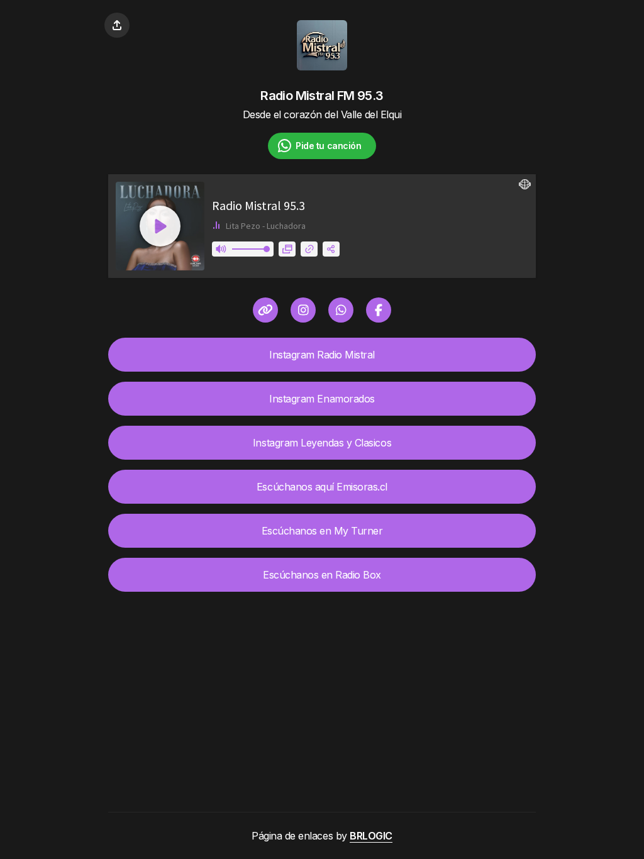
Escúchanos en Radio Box (322, 574)
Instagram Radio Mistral (322, 354)
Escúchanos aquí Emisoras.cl (322, 486)
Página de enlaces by (322, 835)
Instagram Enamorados (321, 398)
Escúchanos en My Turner (322, 530)
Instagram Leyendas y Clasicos (322, 442)
